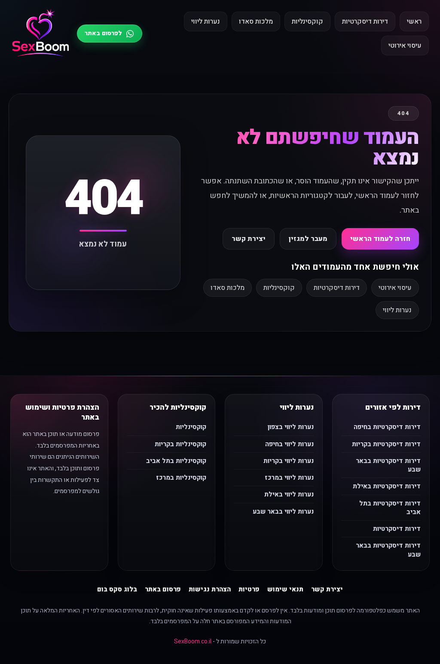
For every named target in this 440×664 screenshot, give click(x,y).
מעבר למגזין (308, 239)
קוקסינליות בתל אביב (176, 461)
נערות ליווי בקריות (288, 461)
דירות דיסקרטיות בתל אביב (390, 508)
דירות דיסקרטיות (365, 21)
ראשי (414, 21)
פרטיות (249, 589)
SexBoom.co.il (192, 641)
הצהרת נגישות (210, 589)
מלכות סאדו (256, 21)
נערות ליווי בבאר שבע (283, 511)
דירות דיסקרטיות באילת (387, 486)
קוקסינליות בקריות (180, 444)
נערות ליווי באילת (289, 494)
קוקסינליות (307, 21)
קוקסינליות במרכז (181, 477)
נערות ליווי (205, 21)
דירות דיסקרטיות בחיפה (387, 427)
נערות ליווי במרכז (289, 477)
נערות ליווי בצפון (291, 427)
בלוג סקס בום (117, 589)
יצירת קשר (249, 239)
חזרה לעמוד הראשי (380, 239)
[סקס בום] (40, 33)
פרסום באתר (163, 589)
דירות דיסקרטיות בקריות (386, 444)
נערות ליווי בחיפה (289, 444)
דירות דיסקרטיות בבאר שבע (388, 465)
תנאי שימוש (285, 589)
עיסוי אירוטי (405, 45)
